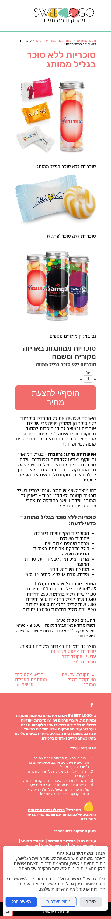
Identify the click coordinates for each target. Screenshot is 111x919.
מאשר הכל (21, 901)
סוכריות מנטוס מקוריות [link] (73, 651)
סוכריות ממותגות (61, 841)
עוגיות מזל (87, 841)
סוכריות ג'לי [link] (85, 661)
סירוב (91, 901)
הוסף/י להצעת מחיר (55, 398)
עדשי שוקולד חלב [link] (79, 656)
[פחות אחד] (81, 378)
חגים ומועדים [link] (86, 40)
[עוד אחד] (95, 378)
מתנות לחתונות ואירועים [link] (53, 40)
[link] (64, 15)
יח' (88, 372)
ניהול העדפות (58, 901)
